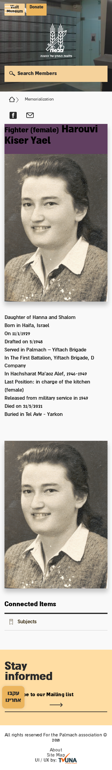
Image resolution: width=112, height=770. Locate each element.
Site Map (56, 755)
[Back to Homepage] (12, 99)
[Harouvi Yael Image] (56, 213)
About (56, 750)
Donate (36, 7)
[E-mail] (30, 115)
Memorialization (39, 99)
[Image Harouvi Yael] (56, 514)
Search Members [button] (37, 73)
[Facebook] (13, 115)
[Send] (56, 704)
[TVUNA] (67, 758)
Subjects (27, 622)
